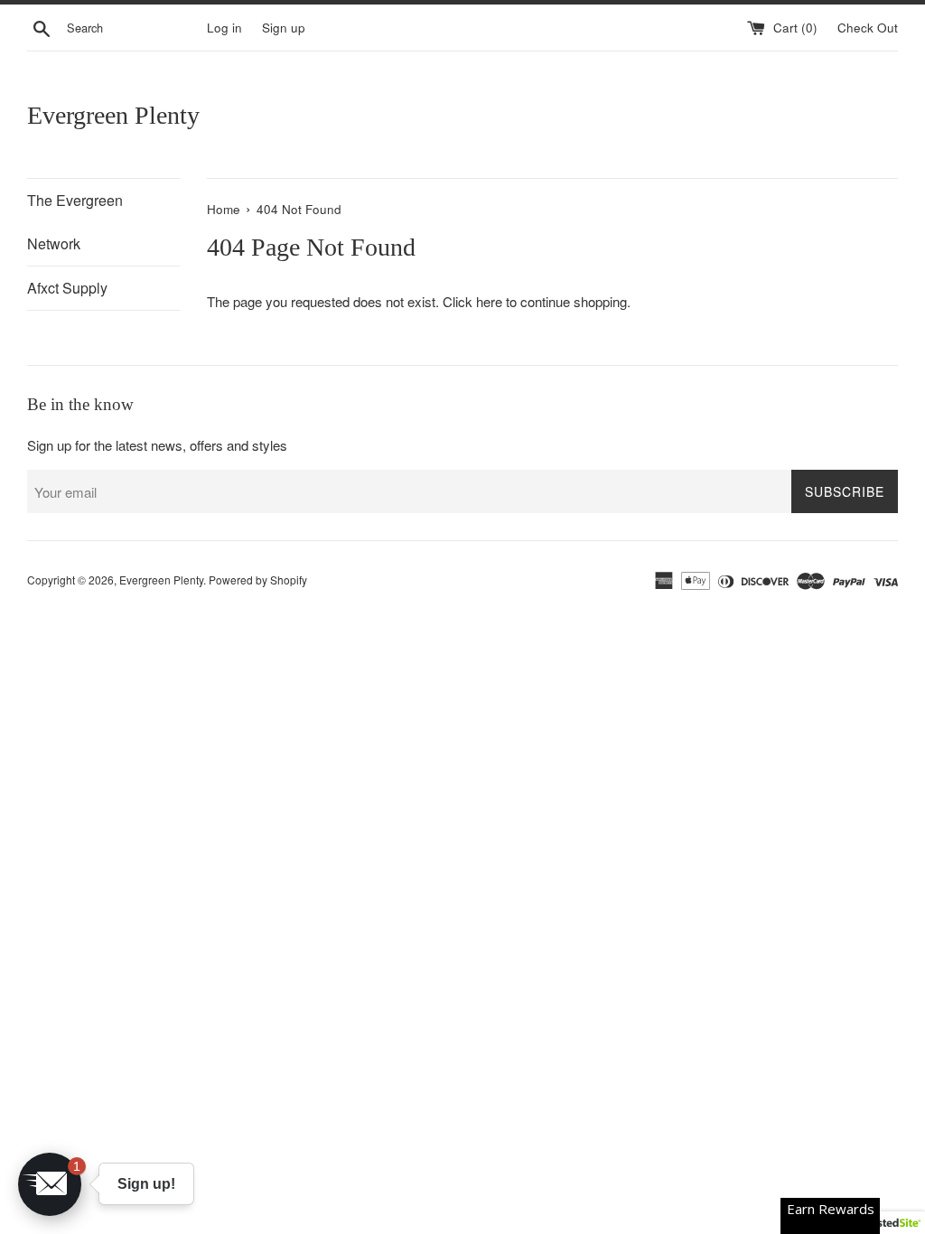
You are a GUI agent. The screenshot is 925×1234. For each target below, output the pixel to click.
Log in (224, 27)
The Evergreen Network (75, 222)
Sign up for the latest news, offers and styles (157, 444)
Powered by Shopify (258, 579)
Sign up (283, 27)
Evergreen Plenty (113, 115)
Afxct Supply (67, 287)
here (489, 301)
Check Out (867, 27)
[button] (49, 1184)
